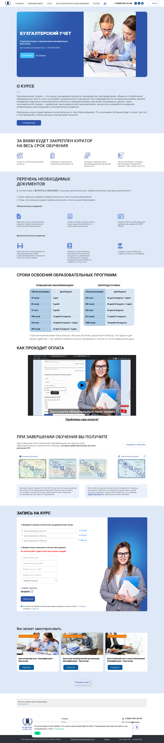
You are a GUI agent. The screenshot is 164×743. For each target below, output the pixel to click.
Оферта (107, 739)
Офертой (35, 609)
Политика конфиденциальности (83, 739)
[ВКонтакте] (135, 3)
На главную (41, 55)
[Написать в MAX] (142, 3)
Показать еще (82, 682)
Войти (154, 3)
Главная (64, 719)
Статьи (96, 3)
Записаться (27, 55)
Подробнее (26, 667)
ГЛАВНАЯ (20, 3)
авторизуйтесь (23, 704)
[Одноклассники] (139, 3)
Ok (37, 733)
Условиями (82, 606)
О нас (63, 722)
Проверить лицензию (135, 444)
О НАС (50, 3)
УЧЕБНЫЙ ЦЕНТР (36, 3)
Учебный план (29, 123)
